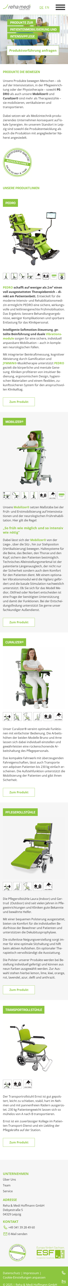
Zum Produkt (18, 402)
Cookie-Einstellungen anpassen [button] (24, 1277)
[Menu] (60, 7)
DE (42, 7)
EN (47, 7)
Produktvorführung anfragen (33, 50)
